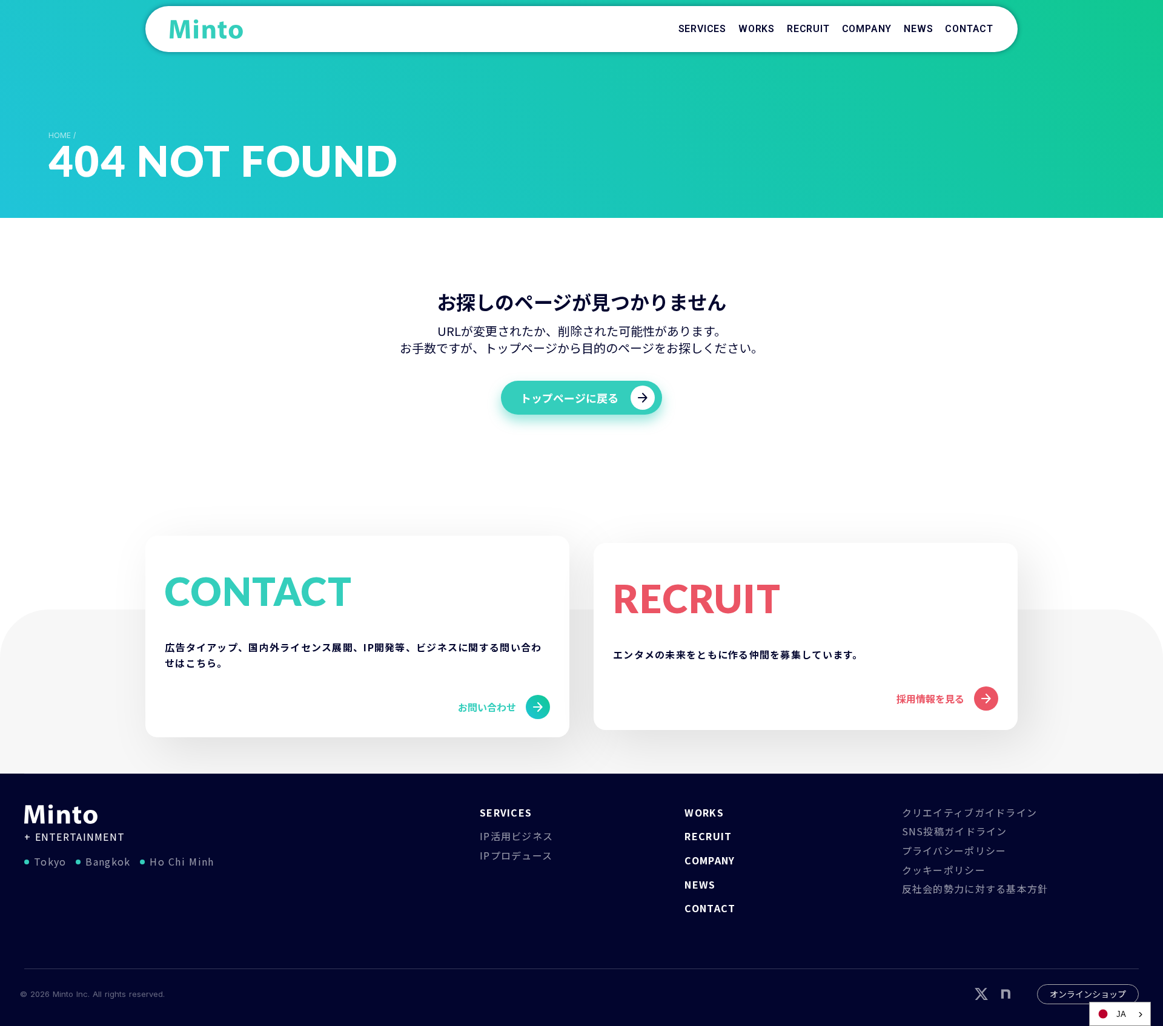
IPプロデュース (516, 855)
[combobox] (1120, 1014)
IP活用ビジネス (516, 836)
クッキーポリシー (944, 870)
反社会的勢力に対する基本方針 (975, 888)
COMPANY (709, 860)
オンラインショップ (1088, 994)
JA (1121, 1014)
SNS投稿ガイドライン (954, 831)
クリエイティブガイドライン (970, 812)
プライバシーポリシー (954, 850)
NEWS (699, 884)
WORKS (703, 812)
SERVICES (506, 812)
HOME (59, 135)
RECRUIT (708, 836)
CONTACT (709, 908)
